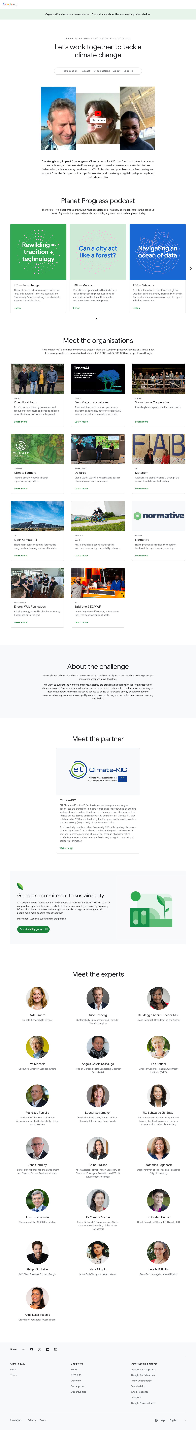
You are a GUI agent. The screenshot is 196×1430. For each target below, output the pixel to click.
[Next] (191, 269)
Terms (13, 1375)
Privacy (32, 1420)
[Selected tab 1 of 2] (96, 318)
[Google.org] (10, 4)
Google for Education (143, 1375)
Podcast (85, 71)
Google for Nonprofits (143, 1369)
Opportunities (78, 1392)
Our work (76, 1380)
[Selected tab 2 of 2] (99, 318)
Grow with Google (141, 1380)
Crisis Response (140, 1392)
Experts (128, 71)
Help (162, 1420)
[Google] (15, 1420)
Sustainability (138, 1386)
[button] (98, 118)
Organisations (102, 71)
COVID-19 (76, 1375)
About (117, 71)
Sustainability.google (32, 929)
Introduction (70, 71)
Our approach (78, 1386)
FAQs (13, 1369)
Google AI (136, 1397)
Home (74, 1369)
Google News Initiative (143, 1403)
